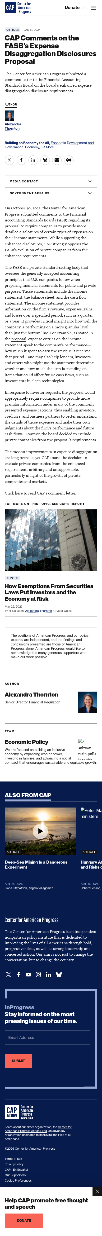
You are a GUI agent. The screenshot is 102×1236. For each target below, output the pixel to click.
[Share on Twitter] (9, 160)
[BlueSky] (59, 975)
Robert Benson (90, 888)
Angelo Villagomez (40, 888)
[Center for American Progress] (11, 8)
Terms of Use (13, 1159)
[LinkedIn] (48, 975)
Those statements (37, 291)
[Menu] (93, 8)
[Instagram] (38, 975)
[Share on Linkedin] (33, 160)
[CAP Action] (20, 1112)
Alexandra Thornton (38, 611)
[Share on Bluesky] (45, 160)
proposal (18, 339)
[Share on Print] (69, 160)
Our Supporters (15, 1175)
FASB (17, 267)
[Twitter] (8, 975)
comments (48, 214)
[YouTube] (28, 975)
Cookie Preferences (18, 1180)
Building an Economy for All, (28, 143)
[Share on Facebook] (21, 160)
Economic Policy (26, 741)
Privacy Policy (14, 1164)
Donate (73, 7)
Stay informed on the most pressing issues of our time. (41, 1014)
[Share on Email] (57, 160)
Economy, (33, 147)
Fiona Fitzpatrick (16, 888)
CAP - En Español (16, 1169)
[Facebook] (18, 975)
